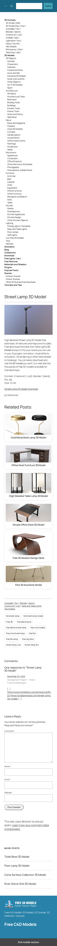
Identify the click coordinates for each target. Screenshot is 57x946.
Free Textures (11, 261)
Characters (12, 64)
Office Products (14, 161)
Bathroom (12, 99)
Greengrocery (13, 211)
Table (9, 202)
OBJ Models (11, 46)
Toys (8, 240)
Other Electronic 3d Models (19, 164)
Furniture (10, 173)
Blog (6, 249)
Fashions (11, 67)
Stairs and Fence (15, 114)
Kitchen (9, 205)
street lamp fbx (32, 644)
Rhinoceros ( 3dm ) (14, 49)
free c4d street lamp (15, 633)
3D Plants (11, 93)
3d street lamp (12, 615)
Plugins (8, 267)
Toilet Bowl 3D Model (16, 856)
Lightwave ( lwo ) (13, 40)
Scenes (8, 273)
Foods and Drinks (15, 70)
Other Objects (13, 81)
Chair (9, 184)
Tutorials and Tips (13, 285)
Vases (10, 149)
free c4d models (37, 627)
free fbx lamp (12, 639)
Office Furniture (14, 190)
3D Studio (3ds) (13, 22)
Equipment (12, 187)
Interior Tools (13, 111)
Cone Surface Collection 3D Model (25, 874)
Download (9, 255)
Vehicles (9, 243)
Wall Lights (12, 234)
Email (7, 779)
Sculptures (12, 146)
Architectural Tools (16, 96)
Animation (9, 246)
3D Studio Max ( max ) (16, 25)
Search (48, 6)
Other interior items (16, 140)
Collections (10, 252)
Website (8, 792)
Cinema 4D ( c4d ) (14, 34)
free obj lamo (28, 639)
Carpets (11, 126)
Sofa (9, 199)
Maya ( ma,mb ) (13, 43)
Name (7, 766)
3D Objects (11, 58)
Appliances (12, 155)
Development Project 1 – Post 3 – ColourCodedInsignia (22, 681)
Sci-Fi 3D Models (14, 84)
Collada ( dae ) (12, 37)
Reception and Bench (17, 196)
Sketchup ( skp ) (13, 52)
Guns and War (13, 73)
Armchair (11, 176)
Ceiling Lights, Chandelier (18, 226)
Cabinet (11, 181)
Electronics (11, 152)
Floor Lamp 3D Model (16, 865)
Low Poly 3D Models (15, 237)
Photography (13, 167)
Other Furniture (14, 193)
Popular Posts (11, 270)
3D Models (9, 55)
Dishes (10, 208)
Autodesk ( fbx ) (13, 28)
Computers (12, 158)
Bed (9, 179)
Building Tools (13, 102)
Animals (10, 61)
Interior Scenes (13, 279)
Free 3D (9, 621)
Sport (10, 87)
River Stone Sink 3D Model (20, 883)
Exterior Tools (13, 108)
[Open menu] (11, 6)
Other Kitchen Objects (17, 220)
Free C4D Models (20, 924)
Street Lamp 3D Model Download (21, 389)
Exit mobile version (28, 942)
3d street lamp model (33, 615)
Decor (8, 120)
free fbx (32, 633)
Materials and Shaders (15, 264)
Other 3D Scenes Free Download (20, 282)
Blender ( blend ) (13, 31)
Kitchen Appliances (16, 214)
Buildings (11, 105)
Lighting (9, 223)
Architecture (12, 90)
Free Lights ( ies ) (12, 258)
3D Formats (10, 20)
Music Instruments (15, 78)
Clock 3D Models (15, 128)
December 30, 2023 (16, 676)
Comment (9, 731)
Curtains (11, 131)
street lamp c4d (13, 644)
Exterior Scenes (13, 276)
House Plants (13, 137)
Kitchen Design (14, 217)
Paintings (11, 143)
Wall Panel (12, 117)
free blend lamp (24, 621)
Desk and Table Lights (17, 229)
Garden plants (13, 134)
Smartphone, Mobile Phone (19, 170)
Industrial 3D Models (16, 75)
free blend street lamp (16, 627)
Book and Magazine (16, 123)
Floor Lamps (12, 232)
